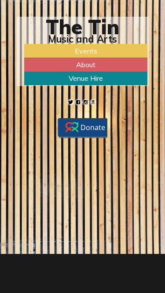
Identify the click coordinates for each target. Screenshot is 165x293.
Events (86, 51)
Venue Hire (86, 78)
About (85, 64)
